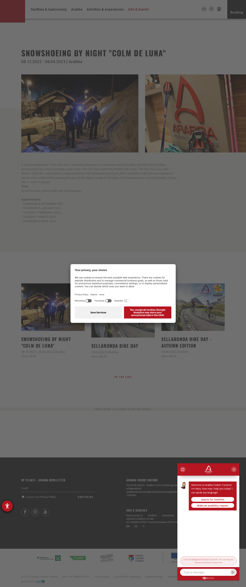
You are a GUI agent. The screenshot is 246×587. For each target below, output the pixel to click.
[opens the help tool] (7, 506)
